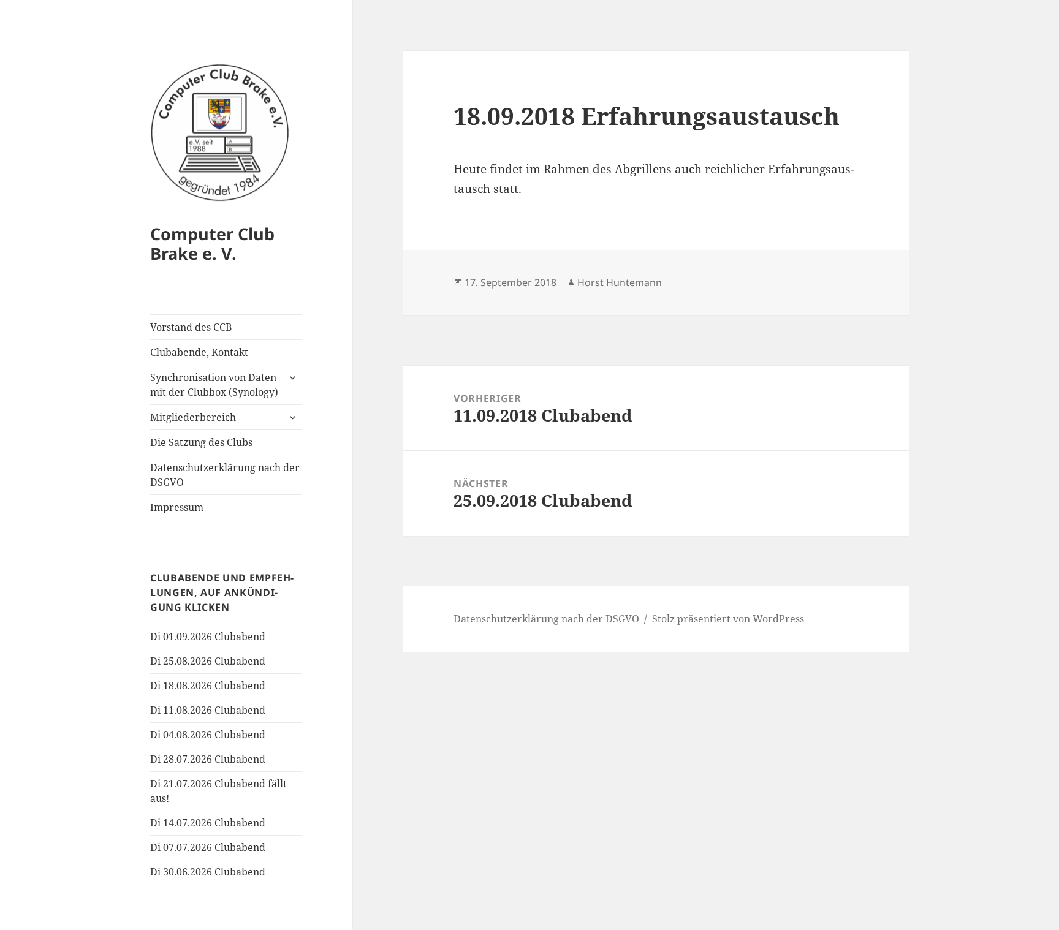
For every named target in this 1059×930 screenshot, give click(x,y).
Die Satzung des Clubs (201, 442)
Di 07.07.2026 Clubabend (207, 847)
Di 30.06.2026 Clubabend (207, 872)
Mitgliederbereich (193, 417)
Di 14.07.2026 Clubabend (207, 823)
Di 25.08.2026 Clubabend (207, 661)
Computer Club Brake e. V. (212, 243)
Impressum (176, 507)
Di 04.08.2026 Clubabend (207, 734)
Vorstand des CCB (191, 327)
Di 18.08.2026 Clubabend (207, 685)
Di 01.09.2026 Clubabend (207, 636)
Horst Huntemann (619, 282)
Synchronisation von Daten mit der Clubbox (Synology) (214, 385)
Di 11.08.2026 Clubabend (207, 710)
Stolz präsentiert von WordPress (728, 619)
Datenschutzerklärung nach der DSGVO (225, 475)
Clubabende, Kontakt (199, 352)
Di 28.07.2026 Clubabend (207, 759)
